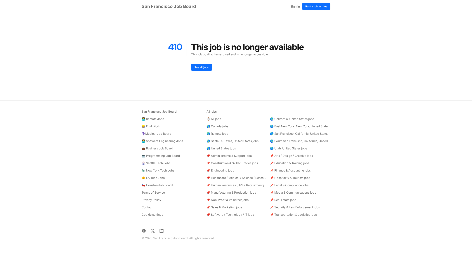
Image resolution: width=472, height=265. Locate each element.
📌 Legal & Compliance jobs (289, 185)
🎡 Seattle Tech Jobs (156, 163)
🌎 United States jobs (221, 148)
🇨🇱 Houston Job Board (157, 185)
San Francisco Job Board (169, 6)
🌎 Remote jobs (217, 133)
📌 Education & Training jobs (289, 163)
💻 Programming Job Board (161, 156)
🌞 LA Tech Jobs (153, 178)
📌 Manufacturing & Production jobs (231, 192)
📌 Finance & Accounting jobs (290, 170)
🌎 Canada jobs (217, 126)
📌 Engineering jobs (220, 170)
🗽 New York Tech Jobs (158, 170)
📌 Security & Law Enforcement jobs (295, 207)
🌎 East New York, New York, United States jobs (300, 126)
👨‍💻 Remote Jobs (153, 119)
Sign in (295, 6)
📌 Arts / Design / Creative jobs (291, 156)
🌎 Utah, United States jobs (288, 148)
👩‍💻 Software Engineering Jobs (162, 141)
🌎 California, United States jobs (292, 119)
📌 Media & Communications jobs (293, 192)
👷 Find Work (151, 126)
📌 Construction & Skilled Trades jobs (232, 163)
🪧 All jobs (213, 119)
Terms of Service (153, 192)
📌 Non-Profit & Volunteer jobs (227, 200)
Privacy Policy (151, 200)
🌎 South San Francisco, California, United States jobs (300, 141)
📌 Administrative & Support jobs (229, 156)
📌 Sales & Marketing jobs (224, 207)
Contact (147, 207)
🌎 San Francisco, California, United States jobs (300, 133)
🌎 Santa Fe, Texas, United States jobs (232, 141)
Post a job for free (316, 6)
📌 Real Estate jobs (283, 200)
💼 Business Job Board (157, 148)
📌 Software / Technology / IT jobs (230, 214)
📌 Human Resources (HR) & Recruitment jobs (236, 185)
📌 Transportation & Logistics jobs (293, 214)
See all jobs (201, 67)
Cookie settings (152, 214)
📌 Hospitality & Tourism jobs (290, 178)
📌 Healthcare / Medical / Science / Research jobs (236, 178)
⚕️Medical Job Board (156, 133)
